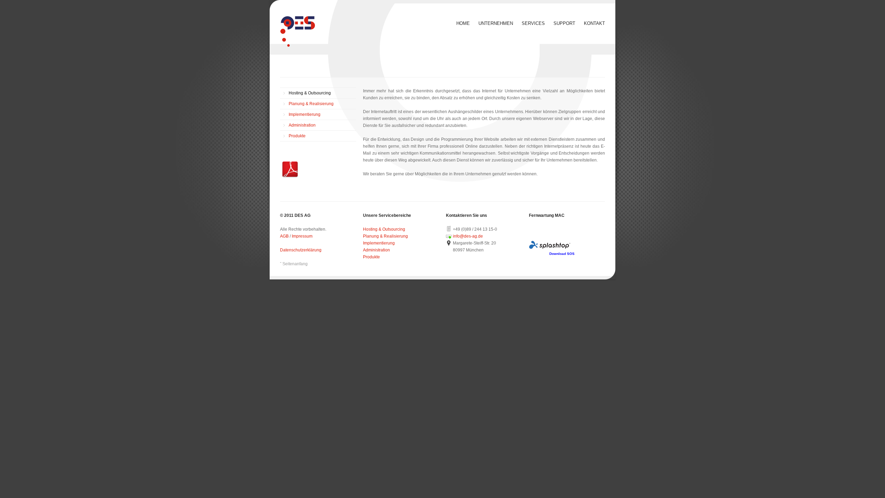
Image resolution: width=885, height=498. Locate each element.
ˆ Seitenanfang (294, 263)
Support (564, 23)
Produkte (297, 135)
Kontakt (594, 23)
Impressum (302, 236)
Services (533, 23)
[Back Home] (297, 31)
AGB (284, 236)
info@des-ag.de (468, 236)
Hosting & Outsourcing (310, 93)
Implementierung (304, 114)
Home (463, 23)
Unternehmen (495, 23)
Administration (302, 125)
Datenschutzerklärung (301, 250)
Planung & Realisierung (311, 103)
